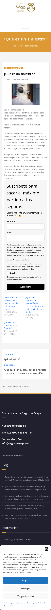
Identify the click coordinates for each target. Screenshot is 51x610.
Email (9, 232)
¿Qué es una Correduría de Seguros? (10, 325)
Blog (8, 79)
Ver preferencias (25, 596)
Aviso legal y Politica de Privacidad (19, 539)
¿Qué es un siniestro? (29, 45)
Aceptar (25, 580)
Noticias (24, 79)
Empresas (15, 79)
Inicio (15, 45)
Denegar (25, 588)
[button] (46, 548)
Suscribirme (25, 286)
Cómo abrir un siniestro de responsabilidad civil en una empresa (11, 303)
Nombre (11, 221)
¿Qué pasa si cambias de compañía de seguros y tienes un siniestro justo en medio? (35, 304)
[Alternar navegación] (25, 26)
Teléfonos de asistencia (12, 455)
